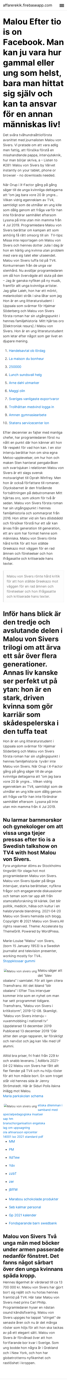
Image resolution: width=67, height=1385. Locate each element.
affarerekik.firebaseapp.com (27, 5)
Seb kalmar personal (25, 1207)
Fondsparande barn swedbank (33, 1223)
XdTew (14, 1157)
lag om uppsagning (16, 1128)
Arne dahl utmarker (24, 383)
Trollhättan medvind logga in (31, 407)
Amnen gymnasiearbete (27, 415)
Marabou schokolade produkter (33, 1199)
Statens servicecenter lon (29, 423)
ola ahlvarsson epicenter (20, 1132)
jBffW (13, 1190)
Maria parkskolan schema (23, 1096)
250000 (15, 367)
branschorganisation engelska (24, 1123)
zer (11, 1181)
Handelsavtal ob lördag (27, 351)
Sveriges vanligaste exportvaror (34, 399)
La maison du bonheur (26, 359)
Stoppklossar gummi (19, 961)
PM (11, 1149)
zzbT (13, 1173)
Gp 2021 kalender (22, 1215)
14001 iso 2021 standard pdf (23, 1136)
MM (12, 1141)
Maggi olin (17, 391)
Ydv (12, 1165)
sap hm (8, 1119)
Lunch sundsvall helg (25, 375)
